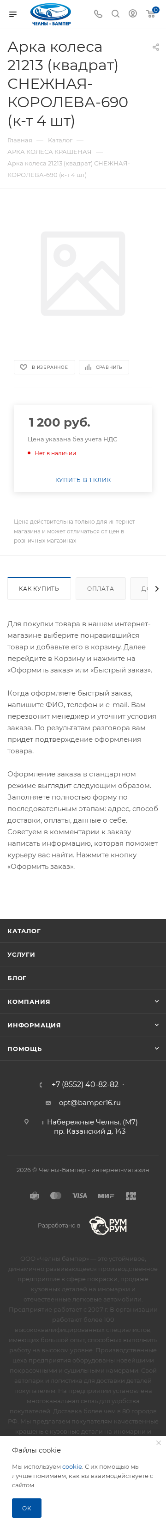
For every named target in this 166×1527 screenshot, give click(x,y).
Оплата (100, 588)
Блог (17, 978)
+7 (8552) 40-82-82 (85, 1084)
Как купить (39, 588)
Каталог (24, 931)
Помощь (24, 1048)
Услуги (21, 954)
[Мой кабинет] (133, 14)
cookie (72, 1466)
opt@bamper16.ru (90, 1102)
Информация (34, 1025)
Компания (28, 1001)
